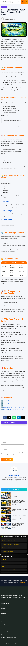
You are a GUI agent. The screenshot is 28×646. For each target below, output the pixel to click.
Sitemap (3, 624)
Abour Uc (3, 621)
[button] (19, 2)
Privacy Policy (4, 606)
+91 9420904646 (9, 635)
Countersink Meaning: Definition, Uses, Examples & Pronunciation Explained (18, 494)
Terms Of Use (4, 610)
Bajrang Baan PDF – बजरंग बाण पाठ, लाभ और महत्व (15, 407)
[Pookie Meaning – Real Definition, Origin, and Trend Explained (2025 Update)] (7, 2)
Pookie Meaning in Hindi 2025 (8, 568)
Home (3, 565)
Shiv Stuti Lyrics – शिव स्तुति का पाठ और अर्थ (13, 409)
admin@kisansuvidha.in (11, 637)
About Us (4, 558)
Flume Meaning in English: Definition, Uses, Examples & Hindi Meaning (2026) (18, 501)
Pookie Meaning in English (7, 549)
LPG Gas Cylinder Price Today (11, 401)
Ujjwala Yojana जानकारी (8, 403)
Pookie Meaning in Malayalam (8, 539)
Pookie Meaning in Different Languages (10, 542)
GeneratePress (22, 582)
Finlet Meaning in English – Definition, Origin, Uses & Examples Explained (18, 524)
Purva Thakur (9, 18)
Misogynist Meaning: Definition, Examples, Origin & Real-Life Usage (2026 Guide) (19, 517)
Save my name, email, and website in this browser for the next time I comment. (13, 454)
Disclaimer (3, 608)
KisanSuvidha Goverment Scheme (12, 405)
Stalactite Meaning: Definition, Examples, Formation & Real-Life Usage (19, 509)
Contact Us (4, 561)
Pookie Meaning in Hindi (7, 546)
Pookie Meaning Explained (7, 572)
